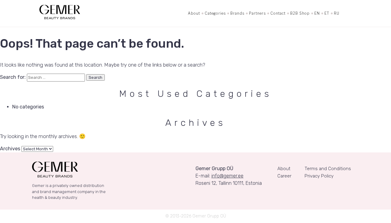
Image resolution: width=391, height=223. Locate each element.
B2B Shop (300, 13)
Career (284, 176)
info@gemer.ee (227, 176)
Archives (10, 149)
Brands (237, 13)
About (194, 13)
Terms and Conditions (328, 168)
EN (317, 13)
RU (336, 13)
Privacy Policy (319, 176)
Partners (257, 13)
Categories (215, 13)
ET (326, 13)
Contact (278, 13)
